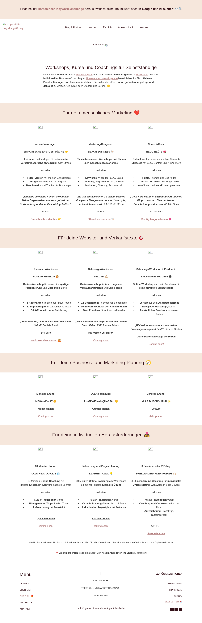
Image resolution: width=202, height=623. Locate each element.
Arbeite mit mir (125, 27)
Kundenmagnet (84, 74)
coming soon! (45, 526)
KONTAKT (25, 609)
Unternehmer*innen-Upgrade (102, 78)
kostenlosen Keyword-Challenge (61, 8)
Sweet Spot (142, 74)
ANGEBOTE (26, 602)
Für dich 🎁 (27, 596)
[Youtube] (176, 609)
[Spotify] (180, 609)
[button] (107, 27)
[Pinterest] (172, 609)
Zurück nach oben (169, 573)
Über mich (92, 27)
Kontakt (144, 27)
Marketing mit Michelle (112, 608)
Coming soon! (101, 340)
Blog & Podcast (73, 27)
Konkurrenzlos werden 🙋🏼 (46, 340)
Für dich (106, 27)
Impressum (175, 590)
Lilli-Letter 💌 (173, 601)
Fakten (178, 596)
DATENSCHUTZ (174, 583)
